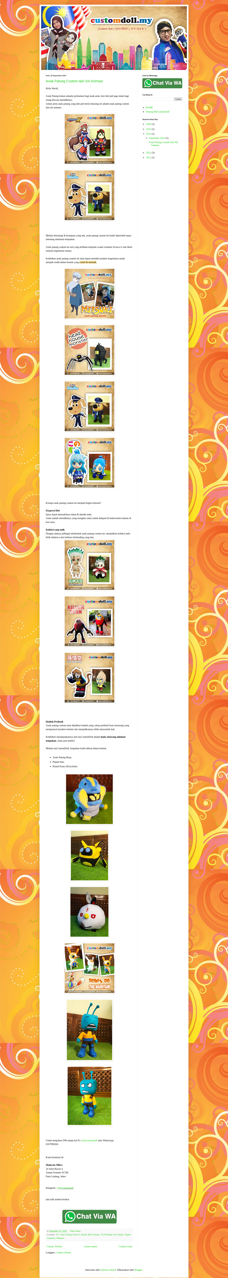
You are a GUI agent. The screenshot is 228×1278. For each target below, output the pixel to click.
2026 (149, 124)
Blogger (138, 1270)
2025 (149, 129)
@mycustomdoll (89, 1140)
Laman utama (90, 1246)
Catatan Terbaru (54, 1246)
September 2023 (157, 138)
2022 (149, 152)
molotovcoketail (108, 1270)
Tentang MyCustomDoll (157, 111)
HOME (149, 107)
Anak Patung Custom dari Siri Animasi (74, 81)
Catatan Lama (125, 1246)
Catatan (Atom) (63, 1252)
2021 (149, 157)
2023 (149, 134)
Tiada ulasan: (76, 1231)
